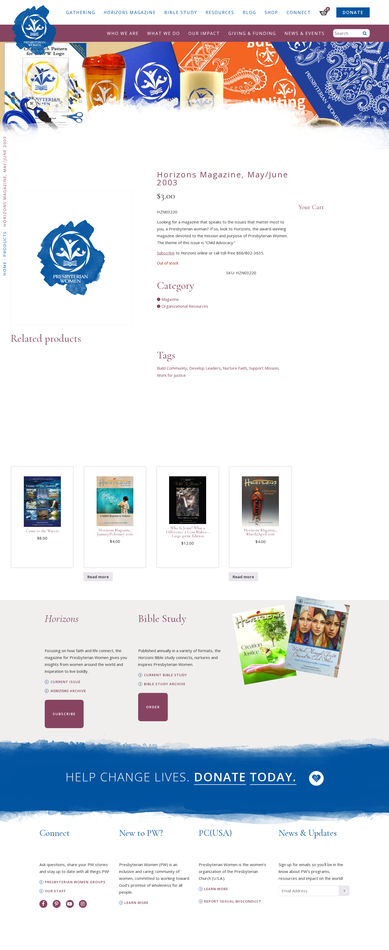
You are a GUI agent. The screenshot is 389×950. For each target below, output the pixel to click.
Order (153, 707)
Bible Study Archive (165, 684)
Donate (353, 12)
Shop (271, 12)
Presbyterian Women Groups (75, 882)
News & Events (304, 33)
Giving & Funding (252, 33)
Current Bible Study (165, 675)
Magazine (130, 12)
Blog (249, 12)
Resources (220, 12)
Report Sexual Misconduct (232, 901)
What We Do (163, 33)
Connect (299, 12)
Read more (98, 576)
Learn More (136, 902)
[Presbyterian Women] (34, 30)
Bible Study (180, 12)
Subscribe (166, 253)
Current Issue (65, 682)
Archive (68, 691)
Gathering (80, 12)
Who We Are (123, 33)
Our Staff (55, 891)
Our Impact (204, 33)
